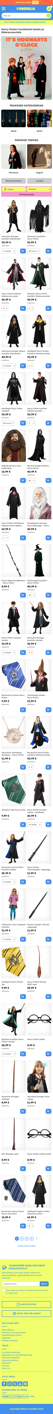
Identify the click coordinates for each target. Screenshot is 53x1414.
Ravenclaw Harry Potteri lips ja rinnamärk (13, 1212)
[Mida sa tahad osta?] (3, 9)
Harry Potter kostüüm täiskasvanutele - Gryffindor (37, 409)
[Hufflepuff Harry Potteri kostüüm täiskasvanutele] (39, 331)
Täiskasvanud (14, 181)
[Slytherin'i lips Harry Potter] (14, 789)
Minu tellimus (8, 1330)
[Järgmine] (37, 1238)
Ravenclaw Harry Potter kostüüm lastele (12, 868)
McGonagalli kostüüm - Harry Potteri (37, 581)
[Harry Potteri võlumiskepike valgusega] (39, 847)
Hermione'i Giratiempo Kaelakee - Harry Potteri (13, 753)
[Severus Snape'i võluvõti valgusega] (39, 904)
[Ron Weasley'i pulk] (14, 1134)
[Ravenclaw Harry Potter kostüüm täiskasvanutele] (39, 732)
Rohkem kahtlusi (10, 1340)
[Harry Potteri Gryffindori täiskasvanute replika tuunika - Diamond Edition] (14, 503)
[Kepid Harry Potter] (13, 118)
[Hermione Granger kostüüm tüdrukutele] (14, 216)
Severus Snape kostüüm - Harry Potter (38, 467)
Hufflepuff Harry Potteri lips (12, 983)
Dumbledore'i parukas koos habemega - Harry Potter (38, 524)
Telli (44, 1284)
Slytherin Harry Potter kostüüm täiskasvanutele (38, 295)
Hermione (13, 172)
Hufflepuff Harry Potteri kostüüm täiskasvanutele (38, 352)
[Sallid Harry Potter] (39, 118)
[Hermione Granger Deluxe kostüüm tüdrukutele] (14, 331)
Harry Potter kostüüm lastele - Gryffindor (37, 811)
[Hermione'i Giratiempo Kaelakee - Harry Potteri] (14, 732)
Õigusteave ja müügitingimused (17, 1355)
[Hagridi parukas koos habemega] (14, 445)
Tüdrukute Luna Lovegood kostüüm (14, 925)
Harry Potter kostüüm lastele (11, 639)
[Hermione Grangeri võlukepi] (14, 1076)
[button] (49, 124)
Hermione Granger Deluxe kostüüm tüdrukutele (13, 352)
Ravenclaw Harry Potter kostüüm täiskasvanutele (38, 753)
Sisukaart (6, 1363)
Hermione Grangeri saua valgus (38, 1097)
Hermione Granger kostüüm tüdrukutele (11, 237)
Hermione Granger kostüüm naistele (35, 639)
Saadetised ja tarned (11, 1335)
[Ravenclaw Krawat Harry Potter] (14, 675)
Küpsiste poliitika (10, 1360)
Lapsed (39, 181)
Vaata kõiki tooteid (26, 1246)
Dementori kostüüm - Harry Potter (36, 237)
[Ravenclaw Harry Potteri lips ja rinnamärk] (14, 1191)
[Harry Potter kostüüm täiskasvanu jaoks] (14, 273)
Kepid (13, 131)
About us (6, 1368)
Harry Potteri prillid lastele (39, 1154)
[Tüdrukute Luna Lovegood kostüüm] (14, 904)
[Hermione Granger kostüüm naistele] (39, 617)
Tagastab (6, 1338)
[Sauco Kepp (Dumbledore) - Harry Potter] (14, 560)
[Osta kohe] (23, 251)
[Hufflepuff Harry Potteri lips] (14, 961)
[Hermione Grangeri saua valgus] (39, 1076)
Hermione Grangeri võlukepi (10, 1097)
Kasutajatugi (28, 1304)
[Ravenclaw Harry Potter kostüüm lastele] (14, 847)
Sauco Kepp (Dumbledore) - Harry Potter (13, 581)
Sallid (39, 131)
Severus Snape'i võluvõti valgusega (38, 925)
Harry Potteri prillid (36, 1039)
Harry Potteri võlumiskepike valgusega (38, 868)
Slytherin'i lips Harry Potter (14, 810)
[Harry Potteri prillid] (39, 1019)
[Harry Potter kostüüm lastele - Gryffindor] (39, 789)
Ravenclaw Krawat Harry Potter (13, 696)
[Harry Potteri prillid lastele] (39, 1134)
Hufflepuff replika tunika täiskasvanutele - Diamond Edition (38, 1212)
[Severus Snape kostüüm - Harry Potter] (39, 445)
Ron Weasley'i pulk (10, 1154)
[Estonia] (4, 1384)
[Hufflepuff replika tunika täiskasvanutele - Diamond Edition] (39, 1191)
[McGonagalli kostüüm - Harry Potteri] (39, 560)
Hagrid (39, 172)
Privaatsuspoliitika (10, 1357)
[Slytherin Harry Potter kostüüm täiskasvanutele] (39, 273)
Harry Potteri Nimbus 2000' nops (36, 983)
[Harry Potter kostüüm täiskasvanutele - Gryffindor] (39, 388)
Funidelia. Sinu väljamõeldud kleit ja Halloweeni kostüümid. (26, 8)
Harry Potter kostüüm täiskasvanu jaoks (11, 295)
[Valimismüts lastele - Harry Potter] (39, 675)
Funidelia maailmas (11, 1352)
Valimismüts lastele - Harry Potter (36, 696)
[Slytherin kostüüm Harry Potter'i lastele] (14, 1019)
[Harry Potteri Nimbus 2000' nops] (39, 961)
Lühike (10, 189)
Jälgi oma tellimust (28, 1313)
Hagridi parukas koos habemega (11, 467)
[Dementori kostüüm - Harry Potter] (39, 216)
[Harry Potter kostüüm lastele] (14, 617)
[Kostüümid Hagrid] (39, 156)
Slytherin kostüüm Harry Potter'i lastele (13, 1040)
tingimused (12, 1293)
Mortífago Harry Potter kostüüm (12, 409)
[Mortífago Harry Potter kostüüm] (14, 388)
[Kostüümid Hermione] (13, 156)
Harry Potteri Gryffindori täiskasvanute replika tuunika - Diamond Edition (13, 524)
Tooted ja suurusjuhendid (14, 1332)
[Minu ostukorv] (49, 8)
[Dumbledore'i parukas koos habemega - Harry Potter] (39, 503)
